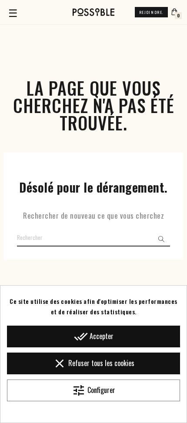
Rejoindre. (151, 12)
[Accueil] (93, 12)
